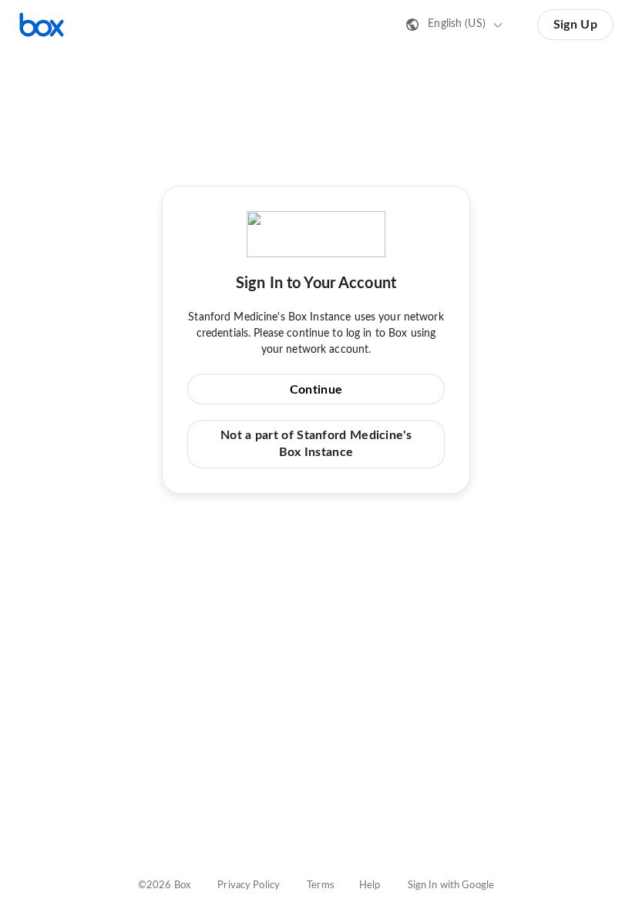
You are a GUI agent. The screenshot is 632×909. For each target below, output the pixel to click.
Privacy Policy (248, 885)
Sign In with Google (451, 885)
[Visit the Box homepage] (41, 24)
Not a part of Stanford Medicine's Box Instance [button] (316, 443)
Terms (320, 885)
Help (370, 885)
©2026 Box (164, 885)
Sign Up (575, 24)
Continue (316, 390)
